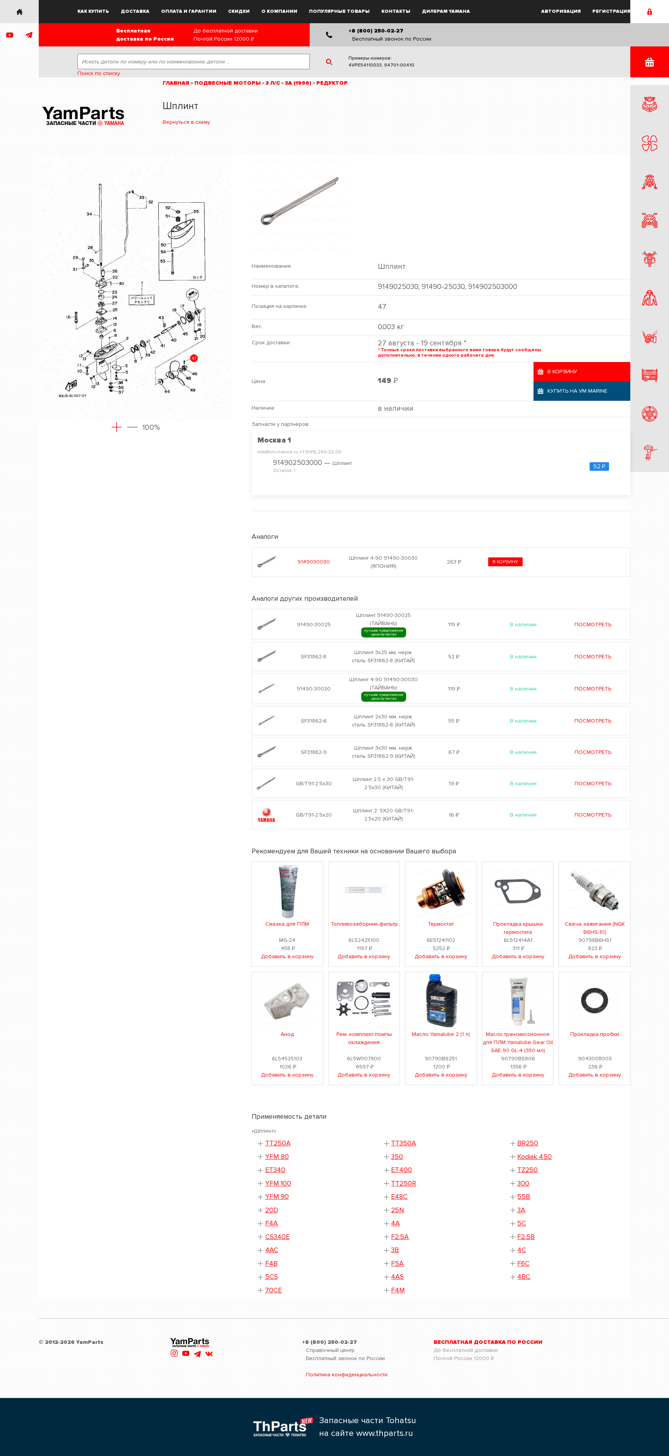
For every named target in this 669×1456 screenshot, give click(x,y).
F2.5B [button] (526, 1237)
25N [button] (397, 1210)
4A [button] (395, 1223)
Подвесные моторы (227, 83)
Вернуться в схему (186, 122)
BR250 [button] (527, 1143)
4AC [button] (271, 1250)
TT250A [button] (278, 1143)
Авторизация (561, 11)
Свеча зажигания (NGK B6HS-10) (595, 928)
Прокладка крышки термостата (518, 928)
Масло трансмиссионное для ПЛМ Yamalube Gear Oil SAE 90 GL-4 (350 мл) (518, 1042)
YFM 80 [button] (277, 1157)
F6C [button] (523, 1263)
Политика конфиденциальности (347, 1374)
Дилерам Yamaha (446, 11)
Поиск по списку (98, 73)
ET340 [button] (275, 1170)
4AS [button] (397, 1277)
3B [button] (395, 1250)
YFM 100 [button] (278, 1183)
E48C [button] (399, 1197)
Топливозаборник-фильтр (364, 924)
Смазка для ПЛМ (287, 924)
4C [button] (521, 1250)
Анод (287, 1034)
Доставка (135, 11)
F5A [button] (397, 1263)
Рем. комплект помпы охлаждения (364, 1038)
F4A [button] (271, 1223)
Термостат (441, 924)
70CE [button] (273, 1290)
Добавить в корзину (287, 956)
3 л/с (273, 83)
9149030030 (313, 562)
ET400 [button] (401, 1170)
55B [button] (523, 1197)
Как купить (93, 11)
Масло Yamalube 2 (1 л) (441, 1034)
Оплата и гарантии (188, 11)
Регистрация (611, 11)
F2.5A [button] (400, 1237)
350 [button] (397, 1157)
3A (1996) (298, 83)
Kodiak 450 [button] (534, 1157)
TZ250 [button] (527, 1170)
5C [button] (521, 1223)
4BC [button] (523, 1277)
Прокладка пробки (594, 1034)
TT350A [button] (403, 1143)
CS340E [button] (277, 1237)
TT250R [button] (403, 1183)
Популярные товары (339, 11)
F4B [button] (271, 1263)
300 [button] (523, 1183)
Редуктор (332, 83)
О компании (279, 11)
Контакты (395, 11)
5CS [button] (271, 1277)
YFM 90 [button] (277, 1197)
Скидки (239, 11)
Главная (176, 83)
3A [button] (521, 1210)
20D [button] (271, 1210)
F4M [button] (398, 1290)
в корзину (505, 562)
